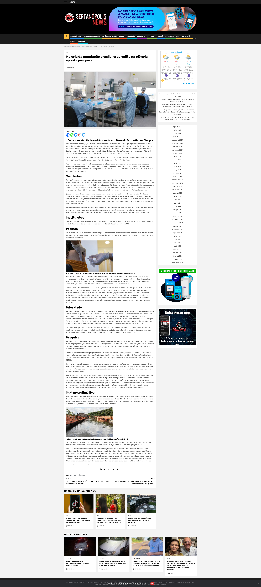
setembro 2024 (177, 190)
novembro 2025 (177, 143)
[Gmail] (79, 135)
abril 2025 (177, 166)
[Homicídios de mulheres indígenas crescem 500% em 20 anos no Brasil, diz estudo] (110, 503)
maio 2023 (177, 243)
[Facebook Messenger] (75, 135)
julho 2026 (177, 130)
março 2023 (177, 249)
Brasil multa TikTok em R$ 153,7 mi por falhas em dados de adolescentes (78, 520)
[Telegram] (83, 135)
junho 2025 (177, 160)
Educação (131, 36)
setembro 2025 (177, 150)
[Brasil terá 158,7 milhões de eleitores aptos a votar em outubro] (141, 503)
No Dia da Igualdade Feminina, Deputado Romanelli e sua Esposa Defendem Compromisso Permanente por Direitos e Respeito (177, 112)
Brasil (72, 41)
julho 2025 (177, 157)
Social (168, 558)
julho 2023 (177, 236)
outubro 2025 (177, 147)
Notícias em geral (109, 36)
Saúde (121, 36)
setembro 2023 (177, 229)
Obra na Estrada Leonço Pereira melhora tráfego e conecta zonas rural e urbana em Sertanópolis (147, 563)
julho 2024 (177, 196)
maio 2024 (177, 203)
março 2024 (177, 210)
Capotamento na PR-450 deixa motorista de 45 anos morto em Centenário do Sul (112, 563)
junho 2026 (177, 133)
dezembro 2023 (177, 219)
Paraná (160, 36)
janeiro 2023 (177, 256)
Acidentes (169, 36)
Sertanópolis (75, 36)
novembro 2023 (177, 223)
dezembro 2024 (177, 180)
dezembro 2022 (177, 259)
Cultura (150, 36)
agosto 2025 (177, 153)
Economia (141, 36)
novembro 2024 (177, 183)
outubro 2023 (177, 226)
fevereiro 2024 (177, 213)
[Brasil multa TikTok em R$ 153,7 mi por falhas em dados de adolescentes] (78, 503)
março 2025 (177, 170)
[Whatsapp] (72, 135)
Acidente (68, 558)
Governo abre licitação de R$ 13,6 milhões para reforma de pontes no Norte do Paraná (87, 481)
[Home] (66, 36)
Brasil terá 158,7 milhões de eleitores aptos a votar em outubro (139, 520)
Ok (152, 583)
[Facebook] (68, 135)
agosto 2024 (177, 193)
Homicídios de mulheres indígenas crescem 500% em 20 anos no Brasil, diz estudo (109, 520)
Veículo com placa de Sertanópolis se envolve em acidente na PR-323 (77, 563)
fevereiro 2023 (177, 253)
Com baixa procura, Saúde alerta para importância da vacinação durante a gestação (134, 481)
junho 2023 (177, 239)
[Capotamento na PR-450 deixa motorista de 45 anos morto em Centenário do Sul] (113, 546)
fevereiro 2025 (177, 173)
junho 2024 (177, 200)
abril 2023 (177, 246)
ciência (76, 475)
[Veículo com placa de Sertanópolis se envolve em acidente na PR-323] (80, 546)
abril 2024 (177, 206)
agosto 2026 (177, 127)
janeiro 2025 (177, 176)
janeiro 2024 (177, 216)
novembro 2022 (177, 263)
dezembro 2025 (177, 140)
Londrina (81, 41)
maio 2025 (177, 163)
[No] (258, 584)
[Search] (195, 39)
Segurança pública (92, 36)
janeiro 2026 (177, 137)
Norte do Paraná (183, 36)
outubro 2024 (177, 186)
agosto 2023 (177, 233)
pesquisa (82, 475)
